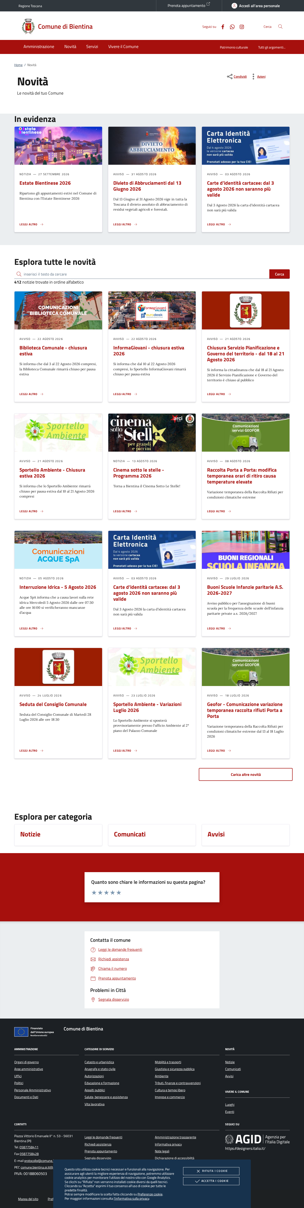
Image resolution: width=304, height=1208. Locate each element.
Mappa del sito (28, 1199)
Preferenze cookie (150, 1194)
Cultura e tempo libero (170, 1090)
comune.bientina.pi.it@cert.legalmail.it (47, 1167)
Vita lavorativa (94, 1104)
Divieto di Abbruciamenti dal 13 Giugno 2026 (147, 186)
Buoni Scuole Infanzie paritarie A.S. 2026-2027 (245, 590)
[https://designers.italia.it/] (257, 1139)
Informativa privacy (168, 1144)
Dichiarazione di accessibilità (174, 1158)
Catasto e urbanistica (99, 1062)
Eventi (229, 1111)
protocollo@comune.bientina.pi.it (47, 1160)
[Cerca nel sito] (280, 26)
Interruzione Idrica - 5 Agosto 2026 (57, 587)
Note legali (162, 1151)
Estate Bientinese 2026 (45, 183)
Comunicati (233, 1069)
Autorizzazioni (94, 1076)
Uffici (18, 1076)
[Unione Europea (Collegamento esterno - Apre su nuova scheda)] (35, 1032)
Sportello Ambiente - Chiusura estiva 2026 (52, 472)
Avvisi (229, 1076)
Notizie (230, 1062)
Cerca (279, 274)
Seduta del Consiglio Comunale (53, 704)
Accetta (215, 1181)
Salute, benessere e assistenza (106, 1097)
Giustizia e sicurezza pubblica (175, 1069)
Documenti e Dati (26, 1097)
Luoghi (229, 1104)
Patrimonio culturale (234, 47)
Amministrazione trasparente (175, 1137)
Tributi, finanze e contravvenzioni (178, 1083)
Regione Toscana (30, 5)
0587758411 (28, 1147)
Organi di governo (26, 1062)
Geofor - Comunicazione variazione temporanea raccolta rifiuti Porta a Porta (245, 710)
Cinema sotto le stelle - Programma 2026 (138, 472)
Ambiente (161, 1076)
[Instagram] (240, 26)
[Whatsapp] (230, 26)
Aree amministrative (28, 1069)
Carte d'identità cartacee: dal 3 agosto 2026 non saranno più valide (240, 188)
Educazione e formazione (102, 1083)
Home (18, 65)
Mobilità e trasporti (168, 1062)
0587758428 (29, 1153)
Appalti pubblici (95, 1090)
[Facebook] (221, 26)
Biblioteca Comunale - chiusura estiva (53, 350)
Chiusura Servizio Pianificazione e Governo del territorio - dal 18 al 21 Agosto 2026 (246, 353)
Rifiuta (215, 1171)
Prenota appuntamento (187, 5)
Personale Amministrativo (32, 1090)
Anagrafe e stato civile (100, 1069)
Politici (18, 1083)
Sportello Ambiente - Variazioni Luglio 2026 (147, 707)
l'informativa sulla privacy (131, 1198)
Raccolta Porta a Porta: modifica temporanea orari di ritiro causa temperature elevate (242, 475)
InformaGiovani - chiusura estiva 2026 (148, 350)
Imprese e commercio (170, 1097)
